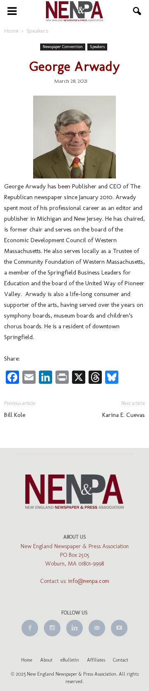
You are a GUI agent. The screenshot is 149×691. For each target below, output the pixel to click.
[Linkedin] (74, 628)
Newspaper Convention (63, 46)
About (46, 660)
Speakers (97, 46)
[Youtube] (119, 628)
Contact (120, 660)
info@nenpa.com (88, 581)
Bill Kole (14, 415)
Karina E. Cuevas (123, 415)
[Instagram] (52, 628)
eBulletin (69, 660)
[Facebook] (30, 628)
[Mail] (97, 628)
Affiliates (96, 660)
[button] (137, 11)
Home (26, 660)
